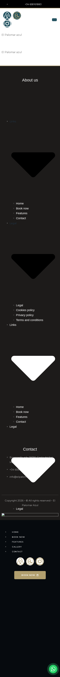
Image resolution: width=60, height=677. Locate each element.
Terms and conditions (29, 320)
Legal (19, 305)
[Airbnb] (7, 16)
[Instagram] (7, 24)
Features (21, 213)
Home (20, 203)
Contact (21, 218)
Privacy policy (25, 315)
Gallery (17, 547)
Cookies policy (25, 310)
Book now (22, 208)
